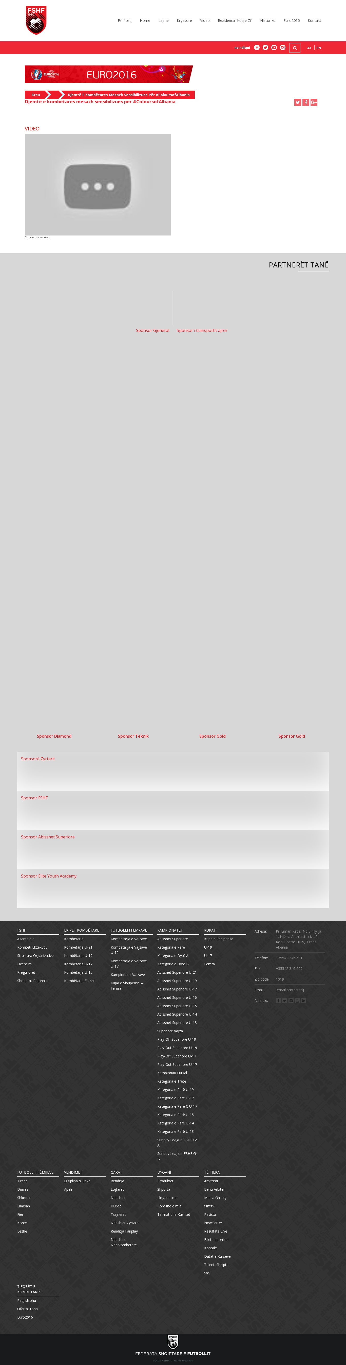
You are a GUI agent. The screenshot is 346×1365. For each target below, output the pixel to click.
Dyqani (164, 1172)
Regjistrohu (26, 1300)
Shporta (163, 1189)
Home (145, 20)
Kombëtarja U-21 (78, 947)
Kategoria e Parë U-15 (175, 1114)
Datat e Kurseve (217, 1256)
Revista (210, 1214)
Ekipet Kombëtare (81, 930)
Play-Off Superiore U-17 (176, 1056)
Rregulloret (26, 972)
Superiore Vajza (170, 1031)
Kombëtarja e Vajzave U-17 (129, 963)
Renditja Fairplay (124, 1231)
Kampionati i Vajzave (128, 974)
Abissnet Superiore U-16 (177, 997)
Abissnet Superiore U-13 (177, 1022)
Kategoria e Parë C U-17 (177, 1106)
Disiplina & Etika (77, 1180)
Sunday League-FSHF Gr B (177, 1156)
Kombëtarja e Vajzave (129, 938)
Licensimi (24, 964)
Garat (116, 1172)
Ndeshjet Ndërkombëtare (124, 1242)
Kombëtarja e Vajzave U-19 (129, 950)
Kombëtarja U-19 (78, 955)
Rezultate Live (215, 1231)
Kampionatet (170, 930)
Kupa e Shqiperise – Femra (127, 986)
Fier (20, 1214)
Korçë (22, 1222)
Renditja (117, 1180)
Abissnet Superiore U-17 (177, 989)
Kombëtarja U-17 (78, 964)
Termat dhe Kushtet (173, 1214)
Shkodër (24, 1197)
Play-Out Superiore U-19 (177, 1047)
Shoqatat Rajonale (32, 980)
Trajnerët (118, 1214)
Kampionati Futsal (172, 1072)
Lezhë (22, 1231)
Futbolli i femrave (129, 930)
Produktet (165, 1180)
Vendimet (73, 1172)
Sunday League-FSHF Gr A (177, 1142)
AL (309, 47)
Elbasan (23, 1206)
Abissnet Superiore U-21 (177, 972)
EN (318, 47)
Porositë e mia (169, 1206)
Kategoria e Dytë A (172, 955)
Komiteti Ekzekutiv (32, 947)
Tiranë (22, 1180)
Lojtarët (117, 1189)
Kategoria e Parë (171, 947)
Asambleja (25, 938)
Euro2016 (291, 20)
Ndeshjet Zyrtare (125, 1222)
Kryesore (184, 20)
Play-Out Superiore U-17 (177, 1064)
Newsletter (213, 1222)
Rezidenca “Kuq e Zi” (235, 20)
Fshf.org (125, 20)
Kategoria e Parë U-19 (175, 1089)
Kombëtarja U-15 (78, 972)
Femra (209, 964)
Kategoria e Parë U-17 (175, 1098)
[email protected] (290, 989)
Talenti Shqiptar (217, 1264)
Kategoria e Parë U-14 (175, 1123)
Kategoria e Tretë (171, 1081)
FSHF (21, 930)
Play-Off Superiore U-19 (176, 1039)
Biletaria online (216, 1239)
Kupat (210, 930)
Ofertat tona (27, 1308)
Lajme (163, 20)
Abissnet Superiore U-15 (177, 1005)
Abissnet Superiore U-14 (177, 1014)
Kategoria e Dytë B (173, 964)
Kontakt (314, 20)
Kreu (36, 94)
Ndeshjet (118, 1197)
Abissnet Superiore (172, 938)
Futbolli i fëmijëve (35, 1172)
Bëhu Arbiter (214, 1189)
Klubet (116, 1206)
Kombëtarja (74, 938)
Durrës (22, 1189)
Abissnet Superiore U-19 (177, 980)
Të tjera (212, 1172)
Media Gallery (215, 1197)
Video (205, 20)
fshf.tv (209, 1206)
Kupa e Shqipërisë (218, 938)
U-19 (208, 947)
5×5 (207, 1273)
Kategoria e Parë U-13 (175, 1131)
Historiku (267, 20)
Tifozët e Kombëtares (29, 1289)
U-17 (208, 955)
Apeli (68, 1189)
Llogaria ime (167, 1197)
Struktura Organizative (35, 955)
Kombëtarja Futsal (79, 980)
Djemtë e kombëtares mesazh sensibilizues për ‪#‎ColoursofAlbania (129, 94)
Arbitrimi (211, 1180)
